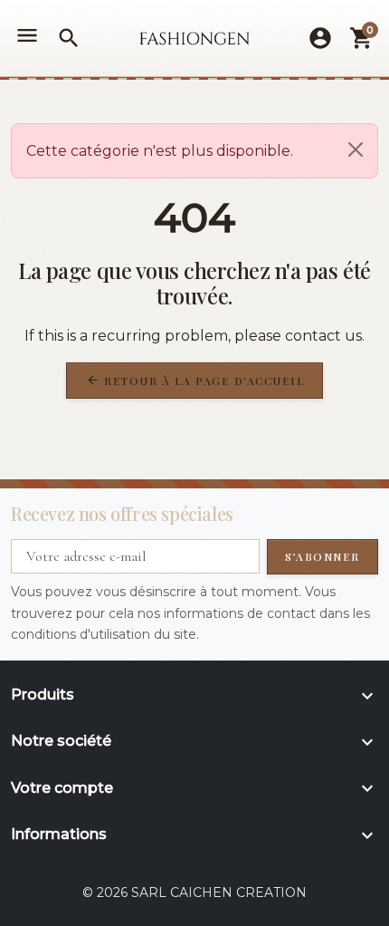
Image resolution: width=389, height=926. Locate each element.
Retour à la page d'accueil (196, 380)
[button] (69, 38)
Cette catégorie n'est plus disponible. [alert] (159, 150)
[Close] (355, 149)
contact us (323, 335)
